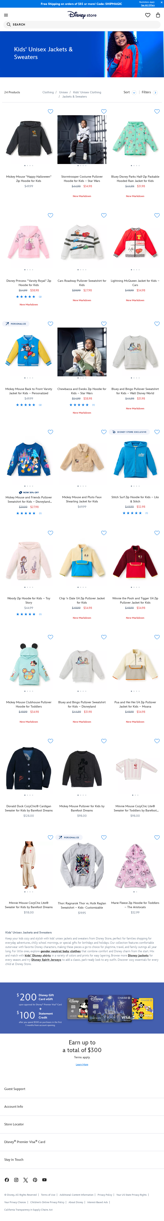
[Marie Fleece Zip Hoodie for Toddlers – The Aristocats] (135, 867)
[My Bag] (158, 15)
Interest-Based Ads (97, 1202)
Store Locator (14, 1124)
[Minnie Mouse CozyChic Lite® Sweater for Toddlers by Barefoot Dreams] (135, 771)
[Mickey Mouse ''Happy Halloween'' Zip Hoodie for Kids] (28, 141)
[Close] (161, 4)
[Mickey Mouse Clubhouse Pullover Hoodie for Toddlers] (28, 667)
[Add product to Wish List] (50, 111)
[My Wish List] (147, 15)
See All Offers (148, 5)
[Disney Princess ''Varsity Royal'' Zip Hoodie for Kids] (28, 245)
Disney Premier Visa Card (24, 1142)
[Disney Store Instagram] (16, 1180)
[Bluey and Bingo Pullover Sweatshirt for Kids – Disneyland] (81, 667)
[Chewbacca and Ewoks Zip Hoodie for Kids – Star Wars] (81, 354)
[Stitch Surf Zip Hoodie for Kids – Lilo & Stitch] (135, 462)
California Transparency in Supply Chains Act (28, 1209)
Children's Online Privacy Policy (47, 1202)
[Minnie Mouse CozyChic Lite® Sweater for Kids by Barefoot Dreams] (28, 867)
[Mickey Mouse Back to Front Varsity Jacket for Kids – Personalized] (28, 354)
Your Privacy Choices (15, 1202)
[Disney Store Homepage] (82, 15)
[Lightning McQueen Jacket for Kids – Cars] (135, 245)
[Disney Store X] (25, 1180)
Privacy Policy (105, 1195)
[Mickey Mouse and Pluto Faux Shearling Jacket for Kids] (81, 462)
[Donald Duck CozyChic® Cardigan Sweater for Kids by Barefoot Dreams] (28, 771)
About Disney (76, 1202)
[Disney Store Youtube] (44, 1180)
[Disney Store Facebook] (4, 1180)
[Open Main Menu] (6, 15)
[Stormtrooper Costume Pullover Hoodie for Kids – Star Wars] (81, 141)
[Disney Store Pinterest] (35, 1180)
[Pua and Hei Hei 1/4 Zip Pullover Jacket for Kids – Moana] (135, 667)
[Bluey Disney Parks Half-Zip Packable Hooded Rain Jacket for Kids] (135, 141)
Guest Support (14, 1089)
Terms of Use (48, 1195)
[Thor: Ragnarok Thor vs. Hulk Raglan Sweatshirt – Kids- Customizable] (81, 865)
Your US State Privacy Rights (131, 1195)
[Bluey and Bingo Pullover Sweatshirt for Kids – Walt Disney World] (135, 354)
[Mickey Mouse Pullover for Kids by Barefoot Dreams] (81, 771)
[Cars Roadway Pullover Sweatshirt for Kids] (81, 245)
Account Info (13, 1107)
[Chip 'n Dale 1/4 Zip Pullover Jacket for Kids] (81, 563)
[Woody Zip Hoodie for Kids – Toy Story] (28, 563)
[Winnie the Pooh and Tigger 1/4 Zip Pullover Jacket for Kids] (135, 563)
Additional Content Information (76, 1195)
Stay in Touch (13, 1160)
